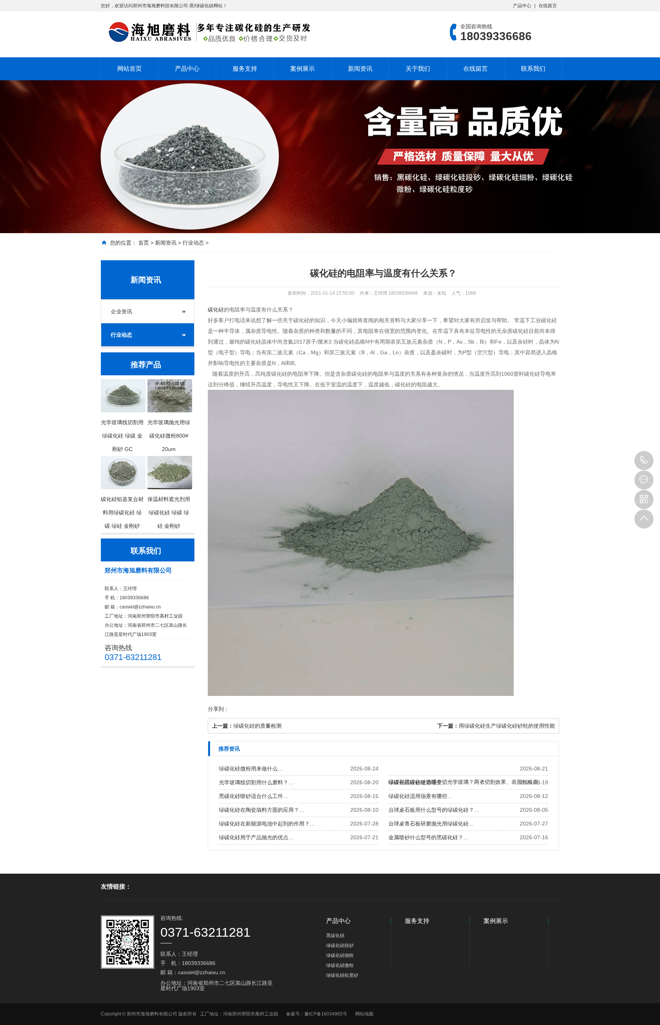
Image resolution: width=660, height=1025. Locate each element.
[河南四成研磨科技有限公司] (206, 32)
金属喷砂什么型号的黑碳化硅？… (428, 837)
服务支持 (245, 68)
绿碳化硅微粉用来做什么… (251, 769)
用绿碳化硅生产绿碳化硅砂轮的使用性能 (507, 726)
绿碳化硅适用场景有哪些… (420, 796)
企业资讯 (121, 311)
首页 (143, 243)
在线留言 (548, 5)
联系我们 (533, 68)
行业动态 (193, 243)
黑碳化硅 (335, 935)
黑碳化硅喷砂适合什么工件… (253, 796)
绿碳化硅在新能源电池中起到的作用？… (267, 824)
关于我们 (418, 68)
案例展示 (302, 68)
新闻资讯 (360, 68)
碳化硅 (216, 310)
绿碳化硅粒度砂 (342, 975)
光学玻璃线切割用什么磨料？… (256, 782)
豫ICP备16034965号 (325, 1014)
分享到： (218, 709)
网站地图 (364, 1014)
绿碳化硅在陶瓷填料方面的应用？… (261, 810)
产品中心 (522, 5)
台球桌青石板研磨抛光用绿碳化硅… (431, 824)
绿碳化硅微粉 (340, 965)
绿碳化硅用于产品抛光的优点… (256, 837)
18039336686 (644, 460)
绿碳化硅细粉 (340, 955)
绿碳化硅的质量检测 (257, 726)
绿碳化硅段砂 (340, 945)
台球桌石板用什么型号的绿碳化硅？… (433, 810)
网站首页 (129, 68)
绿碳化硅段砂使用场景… (417, 782)
